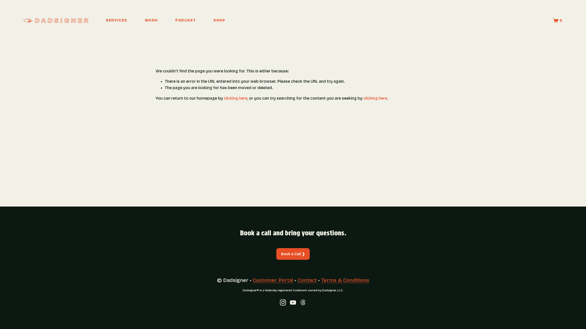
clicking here (235, 98)
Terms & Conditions (345, 280)
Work (151, 20)
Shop (219, 20)
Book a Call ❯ (293, 254)
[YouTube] (293, 302)
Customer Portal (273, 280)
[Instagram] (283, 302)
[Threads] (303, 302)
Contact (307, 280)
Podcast (185, 20)
